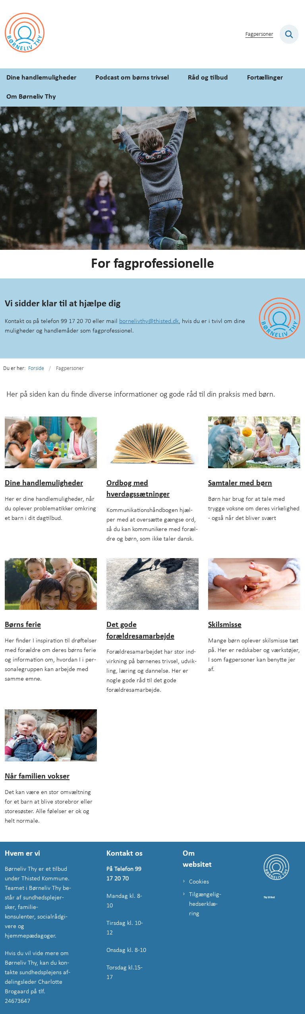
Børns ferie (23, 625)
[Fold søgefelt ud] (289, 34)
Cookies (199, 882)
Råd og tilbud (208, 78)
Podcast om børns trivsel (132, 78)
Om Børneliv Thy (31, 97)
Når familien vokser (37, 777)
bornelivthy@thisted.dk (149, 321)
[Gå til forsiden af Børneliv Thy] (22, 34)
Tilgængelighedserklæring (205, 904)
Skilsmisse (224, 625)
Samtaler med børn (240, 483)
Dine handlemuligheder (41, 78)
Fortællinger (265, 78)
